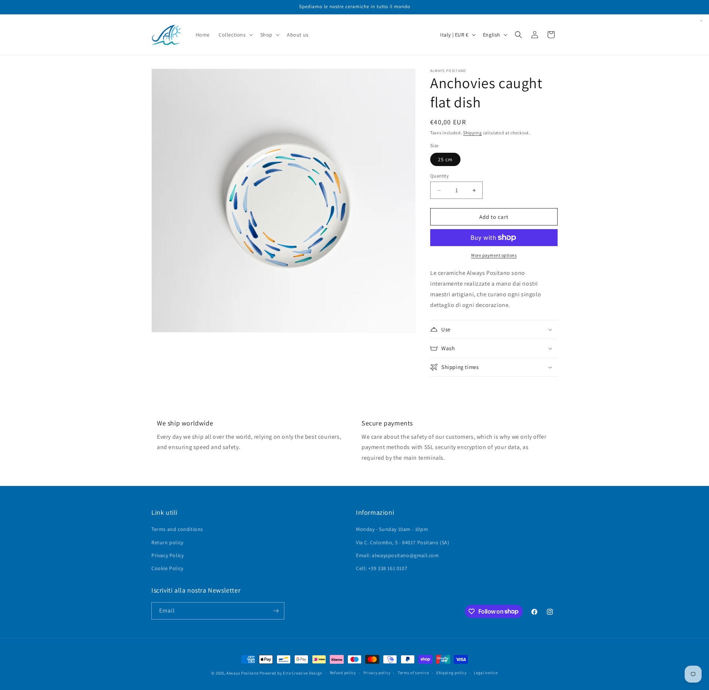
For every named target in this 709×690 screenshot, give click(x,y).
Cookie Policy (167, 568)
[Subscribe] (276, 611)
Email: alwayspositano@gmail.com (397, 555)
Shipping (472, 132)
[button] (235, 34)
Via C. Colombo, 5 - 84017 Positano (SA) (402, 542)
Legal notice (485, 672)
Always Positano (243, 673)
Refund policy (343, 672)
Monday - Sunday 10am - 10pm (392, 529)
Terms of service (413, 672)
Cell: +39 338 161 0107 (381, 568)
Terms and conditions (177, 529)
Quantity (439, 176)
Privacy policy (377, 672)
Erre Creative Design (302, 673)
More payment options (494, 255)
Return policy (167, 542)
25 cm (445, 159)
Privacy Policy (167, 555)
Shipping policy (451, 672)
